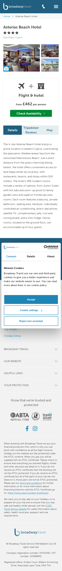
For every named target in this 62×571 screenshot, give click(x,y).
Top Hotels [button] (10, 329)
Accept (31, 299)
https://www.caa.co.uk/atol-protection (28, 493)
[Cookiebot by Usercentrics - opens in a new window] (44, 247)
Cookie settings (29, 310)
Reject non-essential (31, 320)
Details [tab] (31, 256)
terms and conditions (31, 483)
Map (49, 130)
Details (12, 130)
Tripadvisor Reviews (31, 130)
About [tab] (50, 256)
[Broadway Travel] (17, 6)
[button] (56, 6)
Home (6, 16)
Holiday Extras (12, 335)
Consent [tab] (11, 256)
